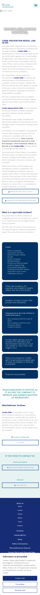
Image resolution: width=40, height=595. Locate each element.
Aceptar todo (20, 578)
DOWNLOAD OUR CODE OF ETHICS (21, 192)
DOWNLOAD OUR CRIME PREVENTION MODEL (21, 200)
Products (20, 531)
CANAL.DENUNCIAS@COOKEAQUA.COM (21, 467)
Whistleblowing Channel (20, 548)
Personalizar (20, 584)
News (20, 539)
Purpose (20, 514)
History (20, 506)
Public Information (20, 544)
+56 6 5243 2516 (21, 485)
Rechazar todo (20, 590)
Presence (20, 525)
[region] (20, 574)
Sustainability (20, 535)
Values (20, 522)
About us (20, 503)
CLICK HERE (20, 443)
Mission (20, 518)
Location (20, 510)
